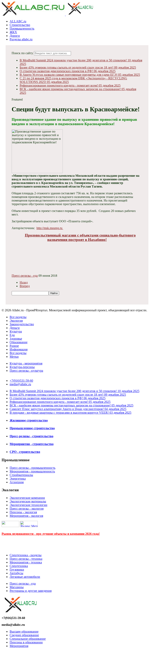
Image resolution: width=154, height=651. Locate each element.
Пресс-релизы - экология (27, 508)
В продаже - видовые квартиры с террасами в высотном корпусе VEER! (70, 412)
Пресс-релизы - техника (26, 558)
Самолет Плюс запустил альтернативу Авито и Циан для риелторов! (68, 409)
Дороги (15, 35)
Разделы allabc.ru (21, 39)
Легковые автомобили (25, 576)
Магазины (17, 587)
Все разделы (18, 317)
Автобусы (16, 573)
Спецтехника (19, 566)
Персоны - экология (23, 512)
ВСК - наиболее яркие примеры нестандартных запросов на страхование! (71, 405)
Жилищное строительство (29, 420)
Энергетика (18, 478)
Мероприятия (19, 646)
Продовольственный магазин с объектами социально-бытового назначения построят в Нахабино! (80, 237)
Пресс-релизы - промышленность (32, 467)
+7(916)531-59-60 (21, 380)
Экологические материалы (28, 501)
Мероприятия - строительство (32, 444)
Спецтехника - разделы (26, 555)
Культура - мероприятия (26, 363)
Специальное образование (28, 638)
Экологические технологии (28, 505)
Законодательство (22, 324)
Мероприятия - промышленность (32, 471)
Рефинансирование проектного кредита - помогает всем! (70, 85)
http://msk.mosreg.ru (49, 228)
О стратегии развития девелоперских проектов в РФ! (68, 71)
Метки (14, 356)
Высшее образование (24, 631)
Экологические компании (27, 497)
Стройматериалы (21, 475)
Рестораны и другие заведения (31, 590)
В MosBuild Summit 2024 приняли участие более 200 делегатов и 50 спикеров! (74, 391)
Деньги (15, 327)
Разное (14, 345)
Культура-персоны (22, 367)
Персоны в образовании (26, 642)
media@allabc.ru (20, 384)
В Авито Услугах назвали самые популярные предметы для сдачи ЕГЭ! (80, 74)
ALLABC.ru (18, 21)
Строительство (20, 25)
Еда (12, 335)
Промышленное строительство (32, 428)
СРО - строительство (25, 451)
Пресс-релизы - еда (25, 275)
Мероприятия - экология (26, 515)
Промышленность (22, 28)
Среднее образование (24, 635)
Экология (16, 320)
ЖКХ (13, 32)
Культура (16, 331)
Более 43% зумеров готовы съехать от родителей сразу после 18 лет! (78, 67)
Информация (18, 349)
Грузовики (17, 569)
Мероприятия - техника (26, 562)
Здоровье (16, 338)
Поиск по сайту (22, 53)
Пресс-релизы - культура (26, 370)
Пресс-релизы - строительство (31, 436)
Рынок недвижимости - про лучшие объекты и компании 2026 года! (51, 533)
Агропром (17, 482)
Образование (18, 342)
